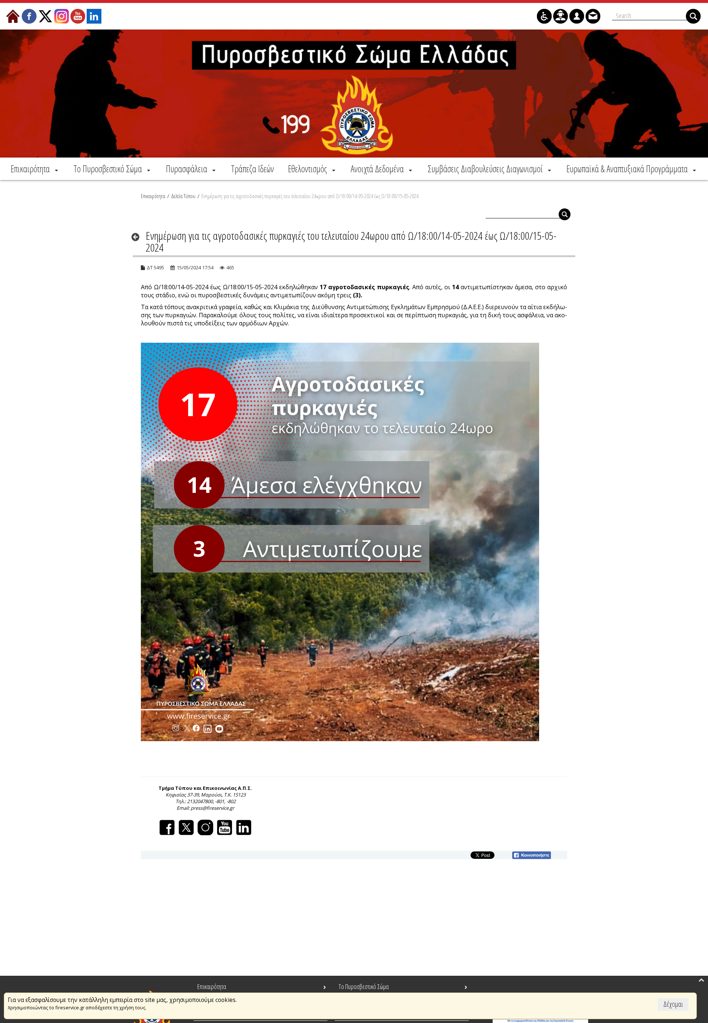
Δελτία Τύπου (183, 196)
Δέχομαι (673, 1004)
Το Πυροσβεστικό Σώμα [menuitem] (364, 986)
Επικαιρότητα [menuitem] (211, 986)
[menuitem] (35, 168)
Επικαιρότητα (153, 196)
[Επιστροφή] (138, 237)
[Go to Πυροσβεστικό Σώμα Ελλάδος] (354, 94)
